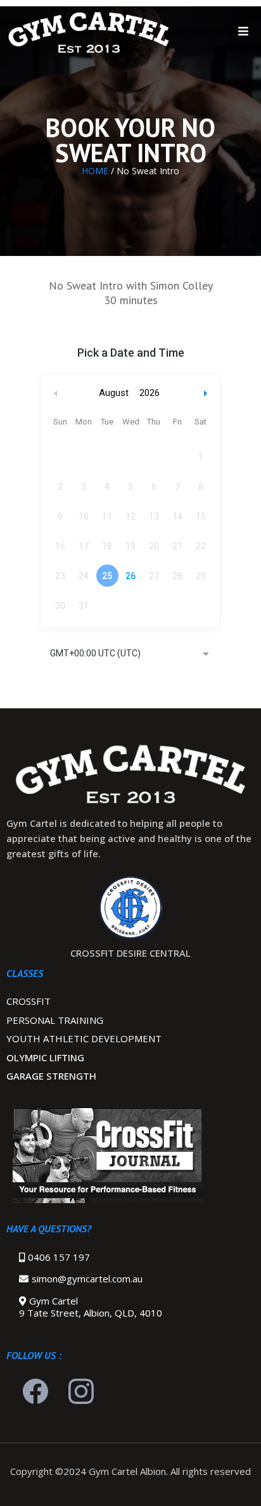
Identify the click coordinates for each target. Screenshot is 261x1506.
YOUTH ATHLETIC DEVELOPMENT (84, 1038)
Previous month (56, 393)
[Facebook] (35, 1391)
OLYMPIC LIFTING (45, 1057)
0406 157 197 (59, 1257)
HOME (96, 171)
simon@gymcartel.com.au (87, 1278)
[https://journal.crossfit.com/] (130, 1155)
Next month (207, 393)
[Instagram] (81, 1391)
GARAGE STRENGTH (51, 1075)
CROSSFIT (28, 1001)
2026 (149, 393)
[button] (243, 32)
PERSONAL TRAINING (54, 1020)
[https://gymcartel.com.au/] (88, 31)
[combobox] (130, 654)
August (114, 393)
